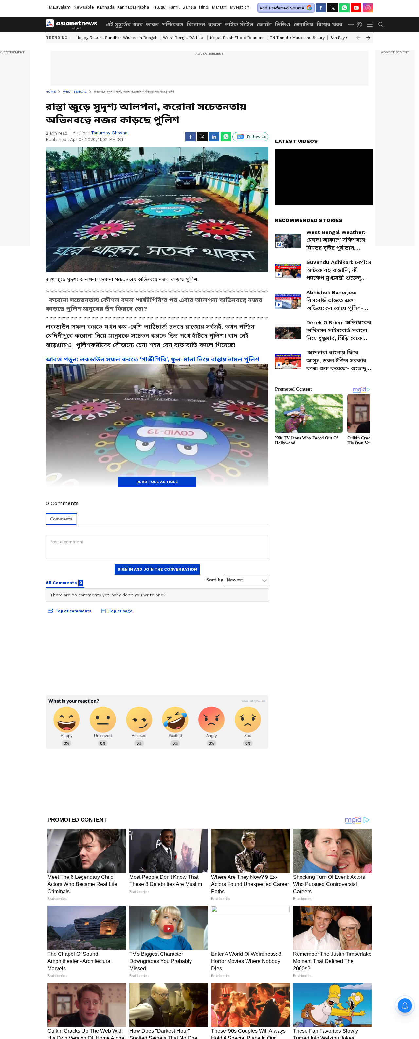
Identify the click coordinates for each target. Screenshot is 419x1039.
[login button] (361, 24)
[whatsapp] (344, 7)
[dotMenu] (351, 24)
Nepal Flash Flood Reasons (237, 37)
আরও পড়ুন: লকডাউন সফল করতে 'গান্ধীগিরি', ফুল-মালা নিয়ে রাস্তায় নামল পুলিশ (152, 359)
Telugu (159, 7)
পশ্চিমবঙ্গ (172, 24)
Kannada (105, 7)
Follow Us (256, 136)
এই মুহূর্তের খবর (124, 24)
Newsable (83, 7)
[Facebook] (321, 7)
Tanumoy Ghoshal (110, 132)
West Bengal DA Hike (184, 37)
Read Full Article (157, 482)
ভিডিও (282, 24)
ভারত (152, 24)
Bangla (189, 7)
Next (368, 37)
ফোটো (264, 24)
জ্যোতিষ (303, 24)
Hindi (204, 7)
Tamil (174, 7)
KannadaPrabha (133, 7)
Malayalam (60, 7)
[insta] (368, 7)
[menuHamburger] (370, 24)
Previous (358, 37)
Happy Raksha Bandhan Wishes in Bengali (116, 37)
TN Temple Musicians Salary (297, 37)
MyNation (239, 7)
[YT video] (356, 7)
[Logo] (73, 24)
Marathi (219, 7)
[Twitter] (332, 7)
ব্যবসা (215, 24)
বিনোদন (196, 24)
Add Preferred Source (281, 8)
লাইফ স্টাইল (239, 24)
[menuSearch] (381, 24)
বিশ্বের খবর (329, 24)
